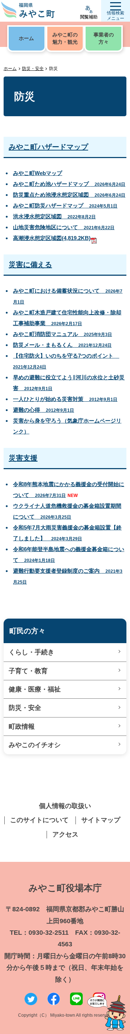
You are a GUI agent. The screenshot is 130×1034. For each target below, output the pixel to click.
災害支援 (23, 458)
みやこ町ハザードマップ (48, 147)
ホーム (10, 68)
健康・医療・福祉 (35, 689)
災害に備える (30, 265)
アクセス (65, 834)
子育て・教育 (28, 671)
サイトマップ (100, 820)
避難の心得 (43, 410)
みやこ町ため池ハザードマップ (69, 184)
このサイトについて (39, 820)
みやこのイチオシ (35, 745)
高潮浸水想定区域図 (52, 238)
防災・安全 (33, 68)
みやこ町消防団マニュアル (62, 334)
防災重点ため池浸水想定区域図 (69, 195)
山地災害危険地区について (63, 227)
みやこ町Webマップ (37, 173)
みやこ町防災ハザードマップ (65, 205)
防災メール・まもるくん (62, 345)
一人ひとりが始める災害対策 (65, 399)
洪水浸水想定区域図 (54, 216)
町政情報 (22, 726)
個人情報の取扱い (65, 806)
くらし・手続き (31, 652)
